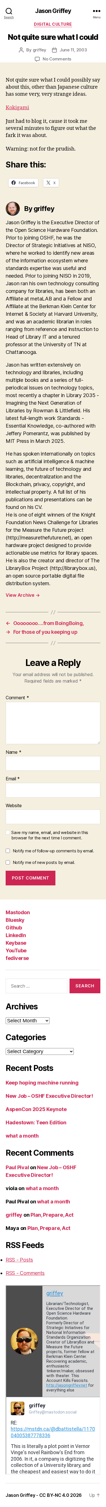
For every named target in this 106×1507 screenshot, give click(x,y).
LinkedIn (16, 935)
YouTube (16, 950)
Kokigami (17, 107)
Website (14, 805)
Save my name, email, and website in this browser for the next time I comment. (49, 835)
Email (13, 778)
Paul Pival (17, 1167)
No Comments (57, 59)
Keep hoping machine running (42, 1083)
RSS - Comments (25, 1273)
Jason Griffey (53, 11)
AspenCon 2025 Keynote (36, 1109)
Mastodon (18, 912)
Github (14, 928)
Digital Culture (53, 24)
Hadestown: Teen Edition (36, 1122)
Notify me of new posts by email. (44, 862)
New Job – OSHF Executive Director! (49, 1096)
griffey (39, 50)
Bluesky (15, 920)
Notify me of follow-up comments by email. (53, 850)
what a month (22, 1136)
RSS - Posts (19, 1260)
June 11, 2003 (73, 50)
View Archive (23, 595)
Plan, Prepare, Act (52, 1215)
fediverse (17, 958)
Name (13, 752)
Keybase (16, 943)
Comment (17, 697)
